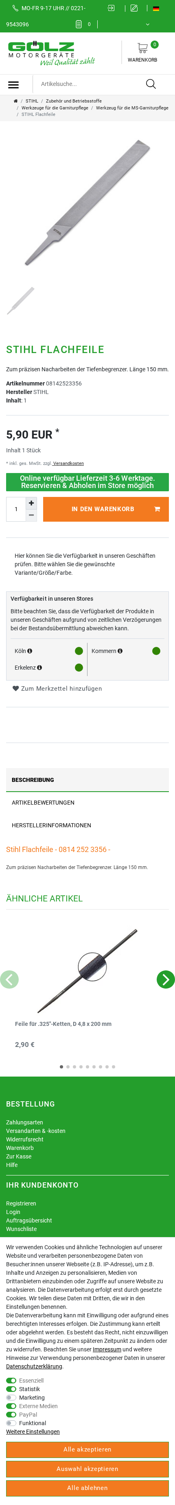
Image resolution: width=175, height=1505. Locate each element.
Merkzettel (89, 24)
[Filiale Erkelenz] (39, 667)
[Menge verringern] (31, 516)
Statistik (29, 1389)
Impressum (107, 1349)
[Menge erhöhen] (31, 503)
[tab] (87, 779)
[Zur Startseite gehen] (16, 101)
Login (13, 1212)
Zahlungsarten (24, 1122)
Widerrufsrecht (25, 1139)
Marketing (32, 1397)
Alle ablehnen (87, 1488)
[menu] (13, 85)
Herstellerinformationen (51, 825)
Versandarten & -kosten (36, 1131)
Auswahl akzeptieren (87, 1469)
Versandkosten (68, 463)
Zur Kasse (18, 1156)
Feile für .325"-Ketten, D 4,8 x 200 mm (63, 1024)
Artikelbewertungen (43, 802)
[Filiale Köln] (29, 651)
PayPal (28, 1414)
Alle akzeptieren (87, 1449)
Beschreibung (33, 780)
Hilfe (12, 1165)
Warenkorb (142, 52)
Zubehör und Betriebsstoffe (74, 101)
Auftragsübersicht (29, 1220)
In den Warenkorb (103, 509)
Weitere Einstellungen (33, 1431)
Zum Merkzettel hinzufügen (60, 688)
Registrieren (21, 1203)
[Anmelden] (113, 8)
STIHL (32, 101)
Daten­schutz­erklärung (34, 1366)
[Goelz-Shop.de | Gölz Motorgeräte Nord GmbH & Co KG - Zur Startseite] (51, 52)
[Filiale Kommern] (120, 651)
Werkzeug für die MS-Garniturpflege (132, 108)
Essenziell (31, 1380)
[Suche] (151, 84)
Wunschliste (21, 1229)
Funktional (32, 1423)
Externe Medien (38, 1406)
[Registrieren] (136, 8)
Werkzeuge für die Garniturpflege (55, 108)
